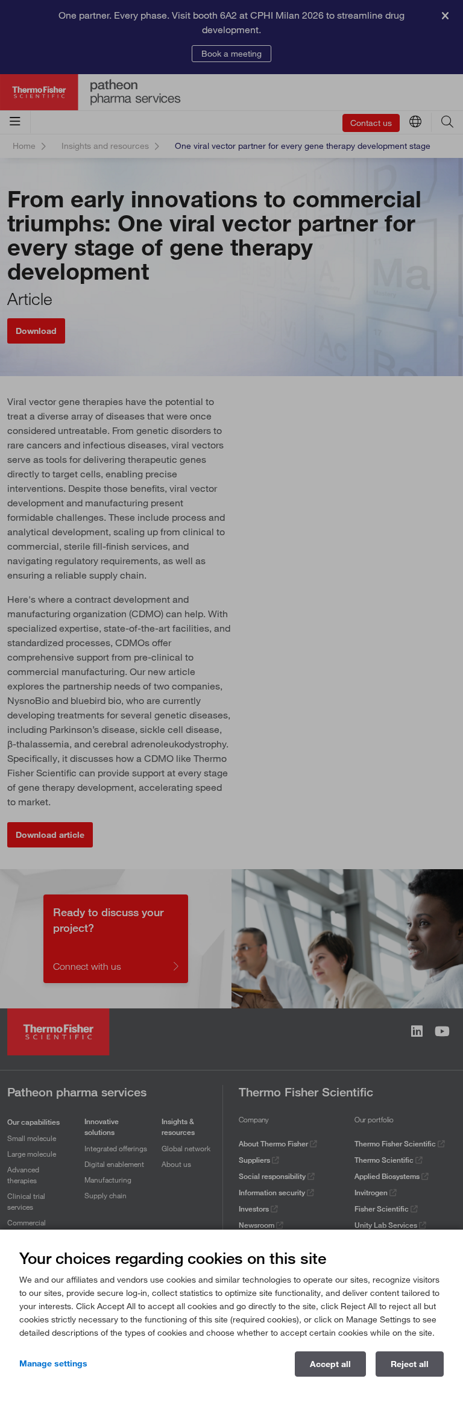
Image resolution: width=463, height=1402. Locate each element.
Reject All (410, 1364)
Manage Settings (53, 1363)
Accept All (330, 1364)
